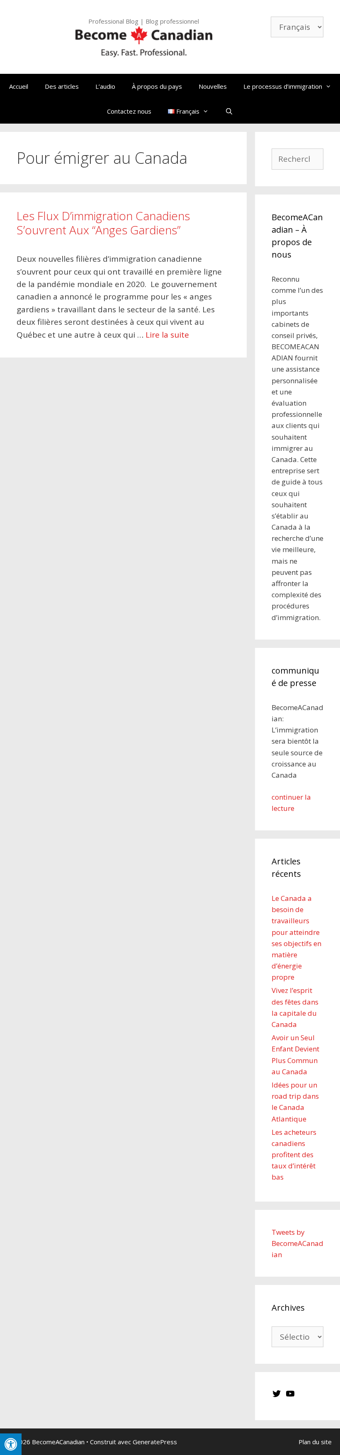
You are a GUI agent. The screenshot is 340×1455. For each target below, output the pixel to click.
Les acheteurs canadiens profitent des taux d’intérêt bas (294, 1154)
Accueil (18, 86)
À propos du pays (157, 86)
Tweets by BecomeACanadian (297, 1243)
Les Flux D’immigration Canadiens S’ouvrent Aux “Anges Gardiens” (103, 223)
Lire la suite (167, 334)
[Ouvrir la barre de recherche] (229, 111)
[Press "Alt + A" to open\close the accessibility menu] (11, 1444)
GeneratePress (155, 1442)
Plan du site (315, 1442)
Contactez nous (129, 111)
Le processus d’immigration (282, 86)
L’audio (105, 86)
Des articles (62, 86)
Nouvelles (213, 86)
